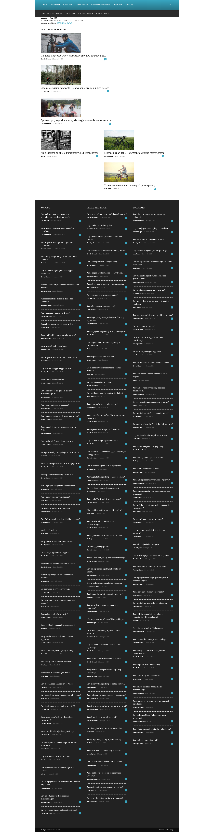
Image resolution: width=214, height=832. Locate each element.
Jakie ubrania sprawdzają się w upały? (57, 650)
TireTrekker (45, 91)
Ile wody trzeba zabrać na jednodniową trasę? (153, 424)
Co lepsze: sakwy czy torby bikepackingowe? (107, 214)
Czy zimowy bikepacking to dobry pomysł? (106, 684)
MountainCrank (46, 305)
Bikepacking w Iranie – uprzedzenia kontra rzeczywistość (134, 152)
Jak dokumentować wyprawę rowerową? (104, 658)
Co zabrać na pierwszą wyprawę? (55, 589)
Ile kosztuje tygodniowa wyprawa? (56, 552)
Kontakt (129, 5)
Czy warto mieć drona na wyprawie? (149, 290)
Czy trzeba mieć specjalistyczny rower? (58, 441)
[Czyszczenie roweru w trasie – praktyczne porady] (130, 172)
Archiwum (55, 5)
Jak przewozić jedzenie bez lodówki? (57, 541)
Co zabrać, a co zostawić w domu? (148, 519)
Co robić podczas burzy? (144, 326)
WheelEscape (45, 511)
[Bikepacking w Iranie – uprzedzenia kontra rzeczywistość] (134, 140)
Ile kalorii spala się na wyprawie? (147, 351)
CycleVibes (44, 500)
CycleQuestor (91, 309)
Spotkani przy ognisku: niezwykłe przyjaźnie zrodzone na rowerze (76, 120)
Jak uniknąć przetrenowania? (54, 379)
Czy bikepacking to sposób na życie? (103, 440)
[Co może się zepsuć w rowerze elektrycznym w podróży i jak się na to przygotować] (74, 43)
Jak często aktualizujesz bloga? (54, 346)
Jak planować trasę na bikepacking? (103, 404)
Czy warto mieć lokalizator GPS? (55, 756)
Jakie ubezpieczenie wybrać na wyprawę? (151, 480)
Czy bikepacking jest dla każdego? (148, 628)
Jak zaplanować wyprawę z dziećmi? (57, 474)
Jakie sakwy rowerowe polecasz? (55, 497)
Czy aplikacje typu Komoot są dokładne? (105, 393)
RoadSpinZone (109, 156)
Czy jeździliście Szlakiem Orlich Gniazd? (105, 762)
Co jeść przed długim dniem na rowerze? (151, 402)
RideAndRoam (46, 350)
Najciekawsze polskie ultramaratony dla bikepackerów (69, 152)
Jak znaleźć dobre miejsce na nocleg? (149, 639)
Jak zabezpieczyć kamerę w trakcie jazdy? (105, 284)
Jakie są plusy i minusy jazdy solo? (148, 592)
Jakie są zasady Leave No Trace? (55, 313)
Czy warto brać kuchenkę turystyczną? (150, 603)
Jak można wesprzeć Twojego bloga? (149, 446)
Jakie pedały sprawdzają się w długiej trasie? (60, 463)
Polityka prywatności (100, 5)
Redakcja (118, 5)
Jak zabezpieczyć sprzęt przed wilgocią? (59, 324)
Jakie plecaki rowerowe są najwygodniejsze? (106, 695)
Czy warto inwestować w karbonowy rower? (106, 250)
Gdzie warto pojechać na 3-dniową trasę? (151, 555)
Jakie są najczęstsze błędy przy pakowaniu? (60, 416)
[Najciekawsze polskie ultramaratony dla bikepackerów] (69, 140)
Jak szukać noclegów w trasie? (54, 614)
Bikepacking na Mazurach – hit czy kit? (104, 510)
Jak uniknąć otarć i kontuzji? (145, 740)
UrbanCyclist (45, 327)
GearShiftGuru (46, 59)
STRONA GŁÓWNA (64, 23)
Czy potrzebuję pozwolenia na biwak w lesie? (61, 695)
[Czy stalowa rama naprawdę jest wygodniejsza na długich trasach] (75, 75)
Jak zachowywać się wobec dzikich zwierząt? (153, 315)
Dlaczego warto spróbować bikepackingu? (105, 619)
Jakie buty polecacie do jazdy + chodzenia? (152, 729)
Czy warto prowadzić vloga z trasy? (102, 262)
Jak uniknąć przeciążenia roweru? (148, 457)
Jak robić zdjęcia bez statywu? (146, 544)
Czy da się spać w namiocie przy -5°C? (58, 706)
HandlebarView (46, 338)
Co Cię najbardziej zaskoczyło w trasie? (104, 728)
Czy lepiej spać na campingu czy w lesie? (151, 228)
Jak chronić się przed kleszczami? (102, 717)
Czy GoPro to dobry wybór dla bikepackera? (60, 519)
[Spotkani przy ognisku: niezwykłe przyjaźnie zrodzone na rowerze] (76, 107)
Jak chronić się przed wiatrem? (146, 675)
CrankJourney (91, 360)
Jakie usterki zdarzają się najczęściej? (57, 731)
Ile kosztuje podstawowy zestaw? (55, 508)
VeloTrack (107, 189)
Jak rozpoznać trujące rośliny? (100, 356)
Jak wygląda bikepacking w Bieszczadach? (106, 477)
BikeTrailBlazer (138, 606)
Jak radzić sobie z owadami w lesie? (149, 239)
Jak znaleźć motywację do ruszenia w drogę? (106, 558)
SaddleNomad (46, 383)
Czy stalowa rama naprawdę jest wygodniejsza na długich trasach (75, 87)
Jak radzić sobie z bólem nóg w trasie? (104, 750)
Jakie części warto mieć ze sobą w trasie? (105, 273)
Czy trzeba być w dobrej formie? (101, 225)
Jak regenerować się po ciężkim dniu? (103, 429)
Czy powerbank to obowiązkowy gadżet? (105, 798)
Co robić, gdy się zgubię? (98, 546)
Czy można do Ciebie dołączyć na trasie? (59, 810)
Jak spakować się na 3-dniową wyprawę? (105, 787)
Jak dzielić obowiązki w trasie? (146, 468)
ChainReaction (46, 249)
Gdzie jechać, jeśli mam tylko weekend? (104, 583)
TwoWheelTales (46, 687)
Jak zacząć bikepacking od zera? (55, 673)
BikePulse (44, 628)
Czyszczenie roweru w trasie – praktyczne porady (130, 185)
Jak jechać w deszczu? (51, 530)
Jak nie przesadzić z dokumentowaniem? (151, 362)
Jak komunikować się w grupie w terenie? (105, 594)
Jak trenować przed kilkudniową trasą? (58, 563)
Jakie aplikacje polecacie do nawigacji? (58, 625)
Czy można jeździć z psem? (99, 382)
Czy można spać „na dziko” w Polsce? (57, 684)
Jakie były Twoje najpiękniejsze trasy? (104, 499)
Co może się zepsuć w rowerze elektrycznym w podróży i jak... (74, 55)
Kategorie (67, 5)
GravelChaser (45, 277)
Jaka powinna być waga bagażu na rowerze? (60, 452)
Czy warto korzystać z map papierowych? (151, 413)
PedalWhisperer (92, 586)
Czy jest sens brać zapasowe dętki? (102, 295)
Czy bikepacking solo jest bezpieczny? (150, 250)
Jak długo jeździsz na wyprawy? (147, 664)
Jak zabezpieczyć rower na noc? (101, 306)
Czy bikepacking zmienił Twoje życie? (104, 466)
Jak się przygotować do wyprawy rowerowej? (107, 706)
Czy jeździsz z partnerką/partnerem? (103, 488)
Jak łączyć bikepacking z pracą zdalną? (104, 739)
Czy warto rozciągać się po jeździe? (56, 368)
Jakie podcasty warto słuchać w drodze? (104, 535)
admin (43, 156)
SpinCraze (44, 456)
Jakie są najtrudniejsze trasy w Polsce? (58, 486)
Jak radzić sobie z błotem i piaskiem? (149, 566)
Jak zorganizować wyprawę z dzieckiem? (59, 357)
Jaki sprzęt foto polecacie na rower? (56, 661)
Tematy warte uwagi (166, 830)
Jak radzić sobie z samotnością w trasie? (58, 335)
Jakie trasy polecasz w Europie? (55, 405)
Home (45, 5)
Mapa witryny (82, 5)
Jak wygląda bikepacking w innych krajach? (106, 331)
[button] (170, 5)
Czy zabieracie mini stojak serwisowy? (150, 435)
